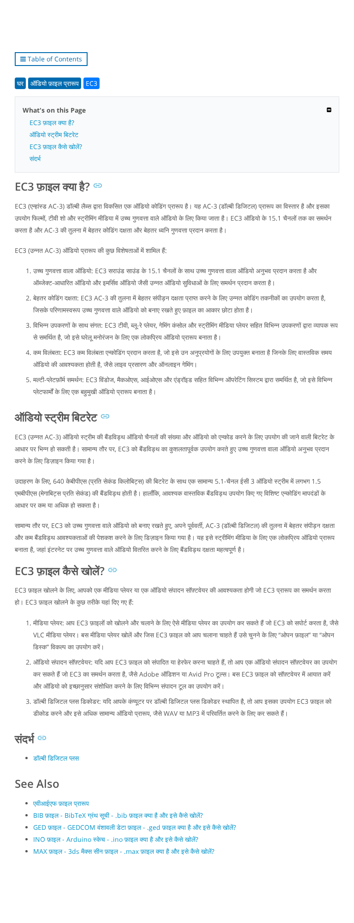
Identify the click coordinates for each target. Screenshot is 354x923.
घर (20, 83)
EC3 (91, 83)
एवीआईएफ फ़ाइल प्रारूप (61, 803)
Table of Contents (54, 58)
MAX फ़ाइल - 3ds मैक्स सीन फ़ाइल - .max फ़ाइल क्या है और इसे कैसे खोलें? (123, 851)
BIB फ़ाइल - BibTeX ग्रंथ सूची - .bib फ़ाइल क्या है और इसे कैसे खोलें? (118, 815)
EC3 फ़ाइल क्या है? (52, 122)
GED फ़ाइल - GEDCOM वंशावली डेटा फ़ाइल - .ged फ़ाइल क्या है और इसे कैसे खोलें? (134, 827)
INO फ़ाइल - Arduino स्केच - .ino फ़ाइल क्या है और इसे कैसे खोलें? (115, 839)
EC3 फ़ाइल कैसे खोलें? (56, 146)
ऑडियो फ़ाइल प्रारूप (54, 83)
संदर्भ (35, 158)
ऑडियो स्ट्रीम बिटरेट (54, 134)
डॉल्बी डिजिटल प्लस (56, 758)
